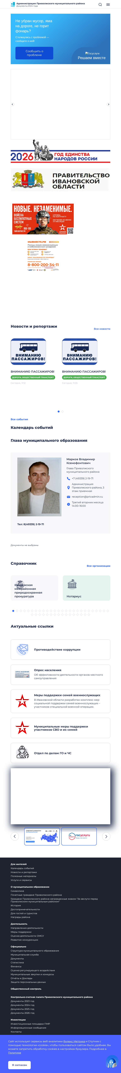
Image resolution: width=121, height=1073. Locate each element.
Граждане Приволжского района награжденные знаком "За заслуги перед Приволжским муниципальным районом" (54, 900)
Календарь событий (22, 868)
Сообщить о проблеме (34, 53)
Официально (18, 946)
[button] (59, 411)
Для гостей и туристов (24, 913)
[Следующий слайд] (109, 104)
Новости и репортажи (24, 872)
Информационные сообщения (28, 1027)
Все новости (102, 328)
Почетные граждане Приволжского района (36, 894)
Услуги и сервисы (21, 880)
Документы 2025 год (22, 1009)
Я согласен (19, 1065)
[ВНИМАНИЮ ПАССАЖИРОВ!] (28, 351)
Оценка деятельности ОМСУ (27, 935)
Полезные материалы (23, 876)
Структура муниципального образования (35, 950)
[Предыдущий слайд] (12, 104)
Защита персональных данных (28, 982)
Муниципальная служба (25, 954)
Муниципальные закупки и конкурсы (32, 974)
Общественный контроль (26, 989)
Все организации (98, 565)
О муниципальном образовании (30, 887)
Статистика (17, 962)
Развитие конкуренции (24, 939)
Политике (14, 1052)
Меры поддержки (21, 932)
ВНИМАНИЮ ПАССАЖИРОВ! (32, 371)
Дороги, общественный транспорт (33, 377)
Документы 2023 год (22, 1001)
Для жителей (19, 864)
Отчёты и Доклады (21, 978)
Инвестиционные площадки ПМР (30, 1023)
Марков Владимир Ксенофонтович (80, 461)
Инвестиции (18, 1019)
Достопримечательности (25, 909)
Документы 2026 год (22, 1013)
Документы (17, 958)
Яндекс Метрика (74, 1041)
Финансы (16, 966)
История (16, 905)
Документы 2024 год (22, 1005)
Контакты (16, 1031)
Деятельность (19, 924)
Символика (17, 891)
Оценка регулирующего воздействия (33, 970)
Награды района (20, 917)
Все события (19, 419)
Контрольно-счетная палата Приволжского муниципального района (52, 997)
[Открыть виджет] (112, 1061)
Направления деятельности (27, 928)
